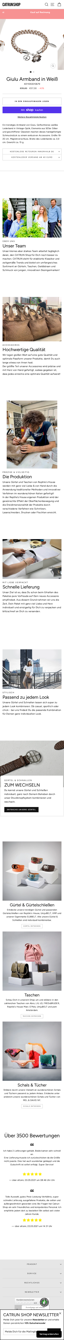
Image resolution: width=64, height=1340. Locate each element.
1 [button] (31, 72)
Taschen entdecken (32, 1016)
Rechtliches (32, 1283)
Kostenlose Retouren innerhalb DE (32, 151)
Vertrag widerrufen (49, 1334)
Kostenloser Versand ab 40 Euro (32, 157)
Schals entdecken (32, 1106)
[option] (32, 12)
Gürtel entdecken (32, 926)
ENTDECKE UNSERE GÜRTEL (21, 810)
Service (32, 1273)
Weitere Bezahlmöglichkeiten (32, 117)
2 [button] (34, 72)
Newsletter (32, 1292)
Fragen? (32, 1264)
